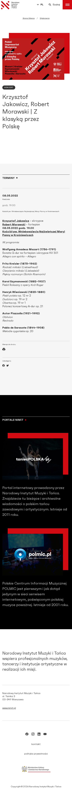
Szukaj (56, 5)
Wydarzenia (45, 18)
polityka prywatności (36, 754)
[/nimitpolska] (32, 735)
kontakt (36, 744)
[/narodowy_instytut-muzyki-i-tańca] (39, 735)
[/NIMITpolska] (26, 735)
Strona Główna (29, 18)
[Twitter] (7, 366)
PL (42, 5)
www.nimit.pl (9, 708)
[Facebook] (3, 366)
